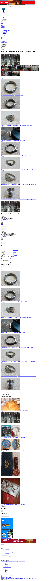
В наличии (15, 249)
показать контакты (10, 218)
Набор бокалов (15, 250)
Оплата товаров (3, 568)
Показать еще (4, 506)
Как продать (7, 550)
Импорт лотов (7, 551)
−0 (5, 225)
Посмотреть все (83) (4, 200)
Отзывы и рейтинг (8, 553)
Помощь (2, 548)
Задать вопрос (4, 226)
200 (13, 253)
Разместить (2, 26)
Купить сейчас (4, 217)
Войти (2, 39)
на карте (14, 234)
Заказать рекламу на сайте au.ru (6, 538)
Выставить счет (7, 558)
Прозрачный (15, 255)
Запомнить (3, 37)
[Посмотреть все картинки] (20, 76)
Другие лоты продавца (6, 78)
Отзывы (2, 225)
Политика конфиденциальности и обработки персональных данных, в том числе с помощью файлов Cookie (18, 574)
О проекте (2, 544)
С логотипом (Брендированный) (11, 258)
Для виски (7, 257)
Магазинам (7, 557)
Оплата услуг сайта (4, 562)
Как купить (7, 549)
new (14, 251)
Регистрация (3, 41)
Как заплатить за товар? (9, 552)
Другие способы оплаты (7, 567)
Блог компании (7, 545)
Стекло (14, 252)
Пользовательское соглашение (6, 577)
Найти (2, 21)
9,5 (13, 254)
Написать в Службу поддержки (6, 576)
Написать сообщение (4, 219)
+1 (4, 225)
